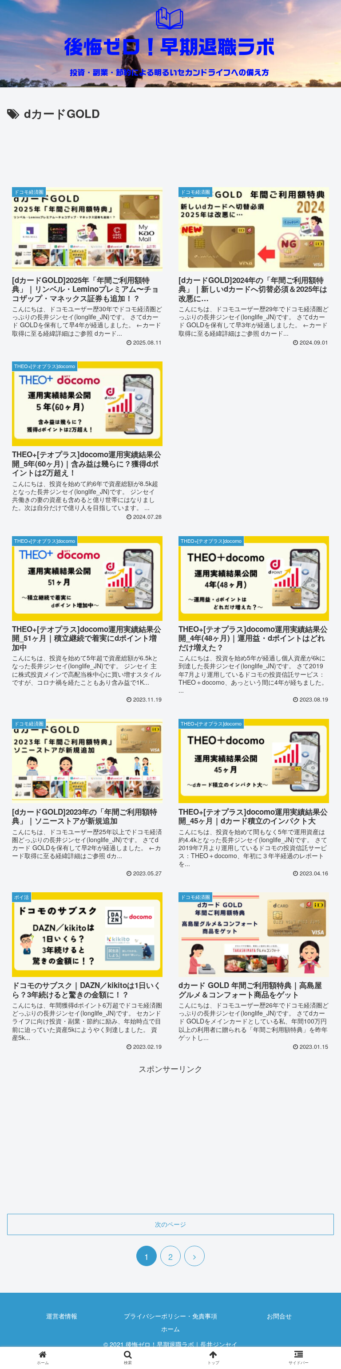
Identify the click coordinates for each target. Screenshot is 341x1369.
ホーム (170, 1328)
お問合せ (279, 1315)
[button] (315, 981)
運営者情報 (61, 1315)
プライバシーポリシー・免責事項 (170, 1315)
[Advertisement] (170, 148)
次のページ (170, 1224)
